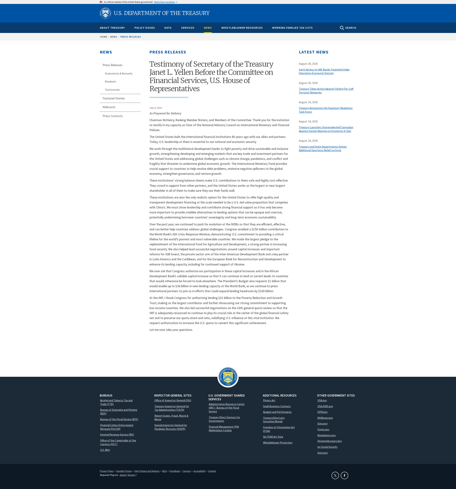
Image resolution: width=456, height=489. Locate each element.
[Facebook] (344, 475)
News (208, 27)
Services (188, 27)
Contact (212, 471)
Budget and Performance (277, 412)
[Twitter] (335, 475)
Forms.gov (323, 429)
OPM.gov (322, 412)
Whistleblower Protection (277, 442)
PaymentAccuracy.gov (329, 441)
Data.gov (322, 423)
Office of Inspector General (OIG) (172, 400)
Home (103, 36)
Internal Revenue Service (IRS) (117, 434)
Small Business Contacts (277, 406)
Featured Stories (114, 98)
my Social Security (327, 447)
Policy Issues (144, 27)
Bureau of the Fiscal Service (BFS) (119, 419)
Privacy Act (269, 400)
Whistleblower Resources (242, 27)
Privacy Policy (107, 471)
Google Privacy (124, 471)
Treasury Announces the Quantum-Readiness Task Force (326, 109)
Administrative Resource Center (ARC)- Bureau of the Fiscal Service (227, 407)
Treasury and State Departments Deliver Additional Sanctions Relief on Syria (323, 148)
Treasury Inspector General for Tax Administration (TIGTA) (171, 408)
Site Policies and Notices (146, 471)
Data (168, 27)
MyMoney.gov (325, 418)
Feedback (175, 471)
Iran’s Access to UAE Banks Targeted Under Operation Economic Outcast (324, 71)
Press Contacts (113, 116)
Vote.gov (322, 452)
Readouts (110, 81)
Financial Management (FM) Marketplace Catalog (224, 428)
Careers (187, 471)
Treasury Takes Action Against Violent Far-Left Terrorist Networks (326, 90)
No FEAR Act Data (273, 436)
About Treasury (112, 27)
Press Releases (130, 36)
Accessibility (199, 471)
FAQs (164, 471)
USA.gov (322, 400)
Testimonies (112, 89)
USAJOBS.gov (325, 406)
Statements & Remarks (119, 73)
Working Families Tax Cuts (292, 27)
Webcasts (109, 107)
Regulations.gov (326, 435)
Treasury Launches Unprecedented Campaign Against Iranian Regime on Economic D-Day (326, 129)
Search (350, 27)
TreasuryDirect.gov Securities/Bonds (274, 419)
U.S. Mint (105, 450)
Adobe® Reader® (128, 475)
